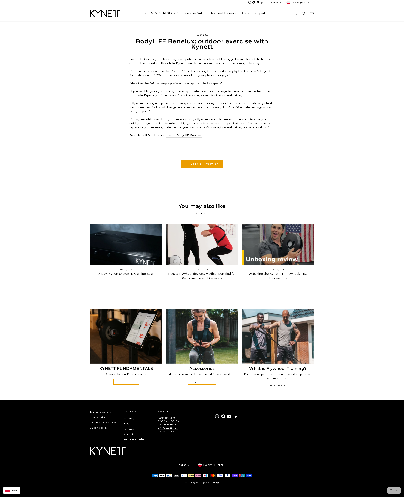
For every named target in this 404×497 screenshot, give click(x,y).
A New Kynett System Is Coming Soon (126, 273)
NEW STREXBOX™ (165, 13)
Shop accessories (202, 382)
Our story (129, 418)
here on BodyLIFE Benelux (184, 135)
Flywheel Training (222, 13)
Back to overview (204, 164)
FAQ (126, 423)
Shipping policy (98, 427)
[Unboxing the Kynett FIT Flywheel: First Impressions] (278, 244)
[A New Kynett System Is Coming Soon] (126, 244)
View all (202, 213)
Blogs (245, 13)
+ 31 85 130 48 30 (168, 431)
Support (259, 13)
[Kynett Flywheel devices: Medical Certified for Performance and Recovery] (202, 244)
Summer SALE (194, 13)
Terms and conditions (102, 412)
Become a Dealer (134, 439)
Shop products (126, 382)
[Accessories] (202, 336)
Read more (277, 386)
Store (142, 13)
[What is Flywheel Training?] (278, 336)
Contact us (130, 434)
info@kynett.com (168, 428)
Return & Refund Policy (103, 422)
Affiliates (129, 429)
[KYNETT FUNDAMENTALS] (126, 336)
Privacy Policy (97, 417)
